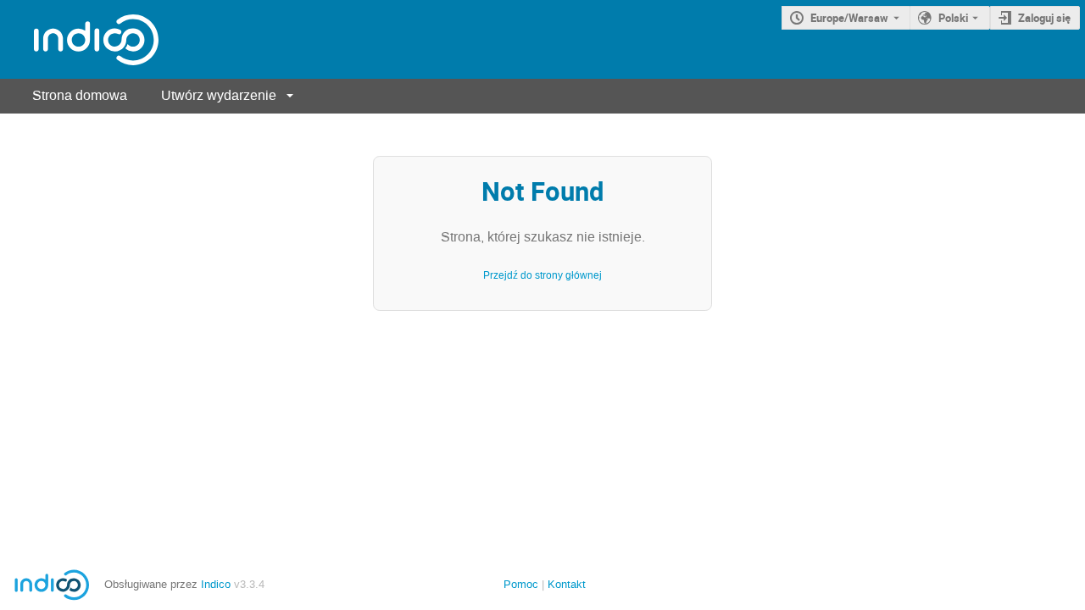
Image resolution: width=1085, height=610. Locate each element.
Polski (953, 17)
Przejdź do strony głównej (542, 275)
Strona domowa (79, 95)
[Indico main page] (79, 39)
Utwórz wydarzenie (218, 95)
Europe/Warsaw (849, 17)
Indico (216, 584)
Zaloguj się (1044, 17)
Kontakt (567, 584)
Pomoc (521, 584)
